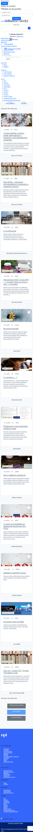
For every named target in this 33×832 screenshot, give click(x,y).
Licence (6, 759)
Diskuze (6, 83)
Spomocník (4, 46)
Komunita (4, 63)
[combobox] (16, 58)
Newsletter (6, 758)
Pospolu (6, 94)
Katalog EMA (7, 56)
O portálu (6, 750)
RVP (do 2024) (9, 44)
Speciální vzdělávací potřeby (12, 57)
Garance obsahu (8, 752)
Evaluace (3, 70)
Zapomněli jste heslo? (7, 21)
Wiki (5, 81)
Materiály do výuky (9, 52)
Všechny (15, 39)
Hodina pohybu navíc (10, 98)
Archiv (3, 79)
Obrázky (6, 91)
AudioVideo (7, 87)
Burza (5, 89)
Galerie (6, 92)
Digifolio (14, 46)
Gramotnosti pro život (9, 777)
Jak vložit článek (16, 717)
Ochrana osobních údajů (15, 823)
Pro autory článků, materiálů (11, 756)
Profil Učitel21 (8, 74)
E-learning (7, 85)
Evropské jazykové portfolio (12, 100)
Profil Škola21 (8, 72)
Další (2, 44)
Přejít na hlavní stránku (17, 705)
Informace (6, 749)
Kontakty (6, 755)
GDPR (5, 760)
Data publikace (10, 103)
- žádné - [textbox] (8, 59)
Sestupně (23, 103)
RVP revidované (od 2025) (13, 49)
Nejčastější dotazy (8, 762)
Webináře (4, 42)
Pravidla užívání (8, 751)
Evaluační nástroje (9, 76)
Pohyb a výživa (8, 96)
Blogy (9, 46)
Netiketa (6, 754)
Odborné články (8, 770)
